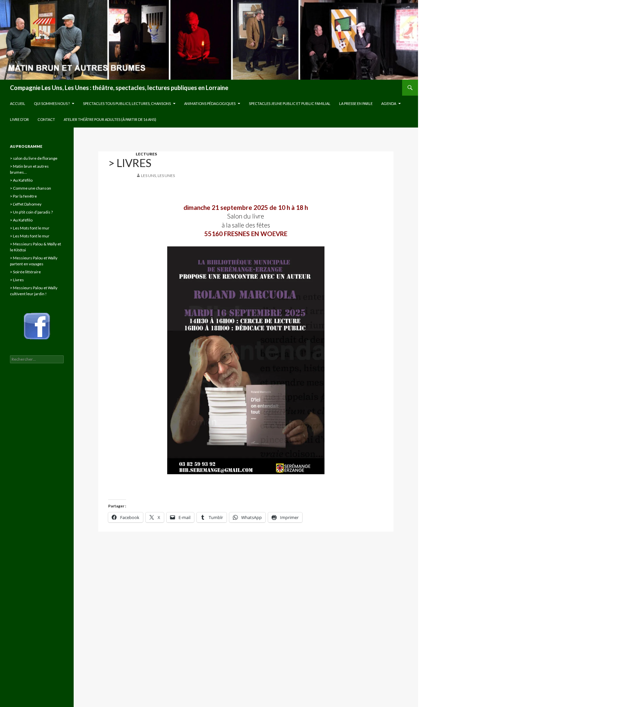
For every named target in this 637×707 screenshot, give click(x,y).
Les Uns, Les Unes (158, 175)
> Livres (17, 279)
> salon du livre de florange (33, 158)
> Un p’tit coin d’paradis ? (31, 212)
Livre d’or (19, 119)
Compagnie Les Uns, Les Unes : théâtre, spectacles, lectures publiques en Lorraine (119, 87)
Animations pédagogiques (210, 103)
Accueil (17, 103)
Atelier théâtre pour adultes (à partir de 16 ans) (110, 119)
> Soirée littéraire (25, 271)
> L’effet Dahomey (25, 204)
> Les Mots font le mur (29, 227)
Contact (46, 119)
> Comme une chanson (30, 188)
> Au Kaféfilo (21, 180)
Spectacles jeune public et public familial (289, 103)
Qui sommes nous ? (52, 103)
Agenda (388, 103)
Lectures (146, 153)
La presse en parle (356, 103)
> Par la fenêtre (23, 196)
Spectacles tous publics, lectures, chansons (127, 103)
